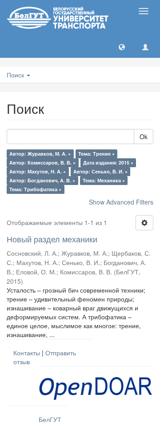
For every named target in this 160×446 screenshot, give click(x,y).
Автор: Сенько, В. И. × (100, 171)
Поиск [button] (16, 74)
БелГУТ (50, 419)
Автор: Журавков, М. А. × (40, 153)
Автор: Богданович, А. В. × (42, 180)
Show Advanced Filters (121, 201)
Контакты (26, 352)
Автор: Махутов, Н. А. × (37, 171)
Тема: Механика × (104, 180)
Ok (144, 136)
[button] (122, 46)
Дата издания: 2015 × (108, 162)
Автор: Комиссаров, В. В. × (42, 162)
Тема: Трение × (96, 153)
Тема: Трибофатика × (35, 189)
